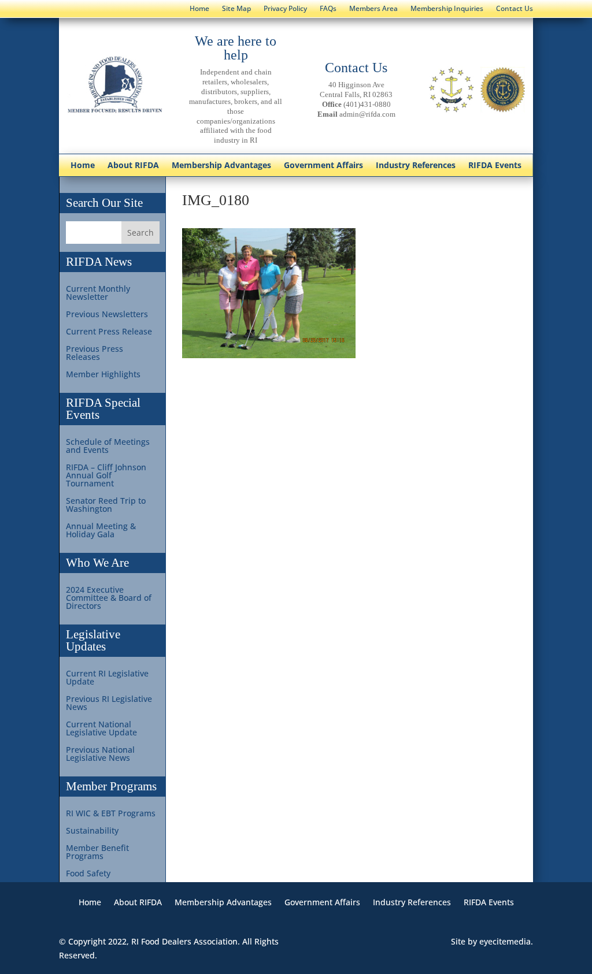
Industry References (416, 165)
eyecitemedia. (506, 941)
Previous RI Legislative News (109, 703)
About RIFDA (133, 165)
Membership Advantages (221, 165)
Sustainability (92, 831)
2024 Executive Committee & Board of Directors (108, 598)
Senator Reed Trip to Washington (106, 505)
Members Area (373, 9)
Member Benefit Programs (97, 852)
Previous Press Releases (94, 353)
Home (199, 9)
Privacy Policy (285, 9)
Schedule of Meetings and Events (108, 446)
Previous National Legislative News (100, 754)
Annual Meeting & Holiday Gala (101, 531)
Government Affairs (323, 165)
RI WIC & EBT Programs (111, 814)
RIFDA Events (494, 165)
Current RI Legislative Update (107, 678)
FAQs (328, 9)
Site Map (236, 9)
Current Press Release (109, 332)
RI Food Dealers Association (184, 941)
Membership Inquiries (446, 9)
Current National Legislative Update (101, 729)
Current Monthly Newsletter (98, 293)
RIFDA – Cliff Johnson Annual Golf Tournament (106, 476)
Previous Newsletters (107, 314)
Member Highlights (103, 375)
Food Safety (88, 874)
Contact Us (514, 9)
